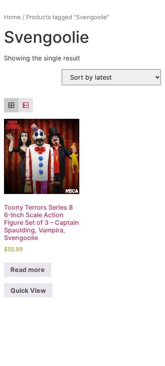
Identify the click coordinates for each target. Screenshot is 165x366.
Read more (27, 270)
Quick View (28, 290)
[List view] (25, 105)
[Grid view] (11, 105)
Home (12, 17)
